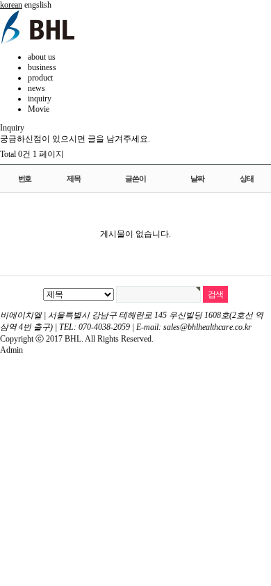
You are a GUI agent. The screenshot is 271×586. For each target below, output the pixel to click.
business (42, 67)
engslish (37, 5)
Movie (38, 109)
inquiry (39, 98)
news (36, 88)
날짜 (197, 178)
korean (11, 5)
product (40, 78)
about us (42, 57)
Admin (11, 350)
